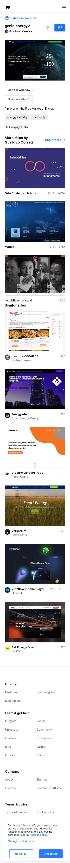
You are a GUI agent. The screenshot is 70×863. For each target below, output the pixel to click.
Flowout (17, 593)
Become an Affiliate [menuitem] (49, 788)
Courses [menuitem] (10, 738)
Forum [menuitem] (41, 721)
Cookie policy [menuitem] (46, 812)
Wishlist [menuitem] (41, 746)
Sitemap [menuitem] (42, 779)
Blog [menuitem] (8, 746)
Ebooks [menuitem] (10, 755)
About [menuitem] (9, 779)
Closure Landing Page (27, 472)
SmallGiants (19, 535)
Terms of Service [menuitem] (16, 812)
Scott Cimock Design (25, 418)
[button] (47, 27)
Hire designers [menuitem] (46, 692)
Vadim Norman (21, 360)
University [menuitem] (11, 729)
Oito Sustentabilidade (20, 193)
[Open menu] (64, 6)
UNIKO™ (16, 651)
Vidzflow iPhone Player (28, 589)
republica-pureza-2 (18, 300)
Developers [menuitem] (44, 738)
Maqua (9, 246)
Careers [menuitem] (10, 788)
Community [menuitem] (44, 729)
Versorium (19, 531)
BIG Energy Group (24, 647)
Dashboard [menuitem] (12, 692)
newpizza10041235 (25, 356)
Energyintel (20, 414)
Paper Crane (20, 476)
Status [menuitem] (41, 755)
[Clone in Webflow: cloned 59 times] (59, 27)
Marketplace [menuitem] (13, 700)
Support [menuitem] (10, 721)
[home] (8, 7)
